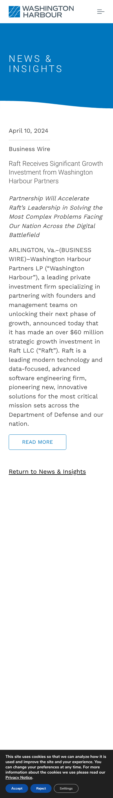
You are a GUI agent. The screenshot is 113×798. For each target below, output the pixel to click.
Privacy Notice (19, 777)
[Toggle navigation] (101, 11)
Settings (66, 788)
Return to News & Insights (47, 471)
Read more (37, 442)
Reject (41, 788)
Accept (16, 788)
